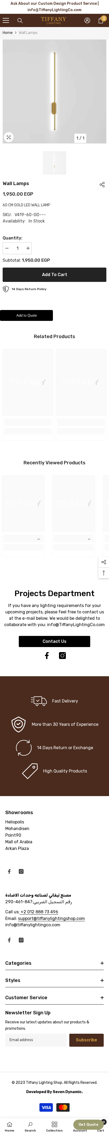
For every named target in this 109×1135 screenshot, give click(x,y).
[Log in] (87, 20)
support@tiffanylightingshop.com (51, 918)
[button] (88, 1124)
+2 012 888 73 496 (39, 911)
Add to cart (54, 274)
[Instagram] (62, 655)
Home (8, 32)
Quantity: (12, 238)
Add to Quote (26, 315)
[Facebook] (47, 655)
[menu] (6, 20)
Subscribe (86, 1039)
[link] (28, 422)
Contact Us (54, 641)
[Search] (20, 21)
